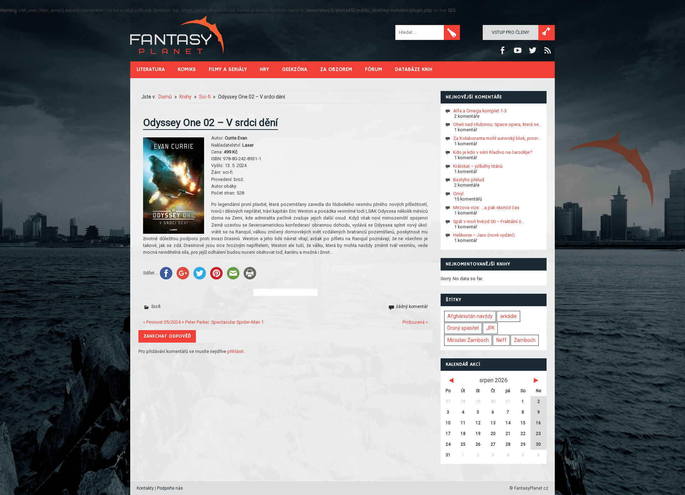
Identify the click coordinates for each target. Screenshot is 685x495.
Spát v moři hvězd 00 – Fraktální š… (488, 221)
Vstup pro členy (510, 32)
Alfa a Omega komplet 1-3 (480, 110)
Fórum (373, 69)
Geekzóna (294, 69)
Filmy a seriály (228, 69)
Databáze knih (413, 69)
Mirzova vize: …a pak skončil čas (486, 207)
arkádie (508, 316)
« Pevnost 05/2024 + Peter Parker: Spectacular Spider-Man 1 (203, 322)
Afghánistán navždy (470, 316)
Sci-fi (156, 306)
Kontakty (145, 488)
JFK (490, 328)
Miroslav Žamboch (468, 340)
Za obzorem (336, 69)
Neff (501, 340)
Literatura (151, 69)
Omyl (458, 193)
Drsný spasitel (463, 328)
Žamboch (525, 340)
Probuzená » (415, 322)
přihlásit (235, 351)
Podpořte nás (170, 488)
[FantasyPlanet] (177, 59)
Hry (264, 69)
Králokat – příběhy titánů (478, 165)
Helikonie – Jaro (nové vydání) (484, 235)
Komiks (187, 69)
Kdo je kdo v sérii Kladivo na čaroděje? (492, 152)
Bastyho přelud (468, 179)
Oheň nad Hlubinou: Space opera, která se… (497, 124)
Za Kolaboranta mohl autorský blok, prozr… (497, 138)
